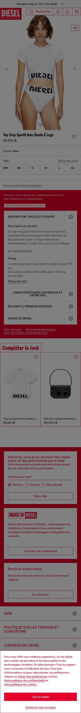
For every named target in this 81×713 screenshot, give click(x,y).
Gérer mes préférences (33, 676)
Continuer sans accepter (40, 707)
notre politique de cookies (20, 684)
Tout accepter (40, 696)
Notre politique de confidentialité (24, 680)
